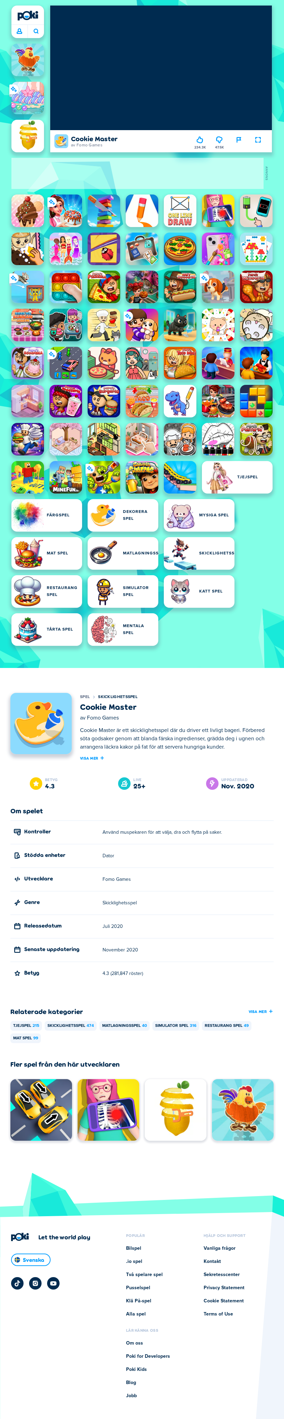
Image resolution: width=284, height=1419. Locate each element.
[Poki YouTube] (53, 1283)
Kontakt (212, 1261)
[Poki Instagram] (35, 1283)
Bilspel (133, 1248)
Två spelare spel (144, 1274)
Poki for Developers (148, 1356)
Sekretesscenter (222, 1274)
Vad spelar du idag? (36, 31)
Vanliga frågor (220, 1248)
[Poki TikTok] (17, 1283)
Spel (85, 697)
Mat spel (25, 1038)
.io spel (134, 1261)
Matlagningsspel (124, 1026)
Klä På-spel (138, 1301)
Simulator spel (175, 1026)
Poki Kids (136, 1369)
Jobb (131, 1395)
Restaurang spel (227, 1026)
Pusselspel (138, 1287)
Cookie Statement (224, 1301)
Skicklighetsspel (117, 697)
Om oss (134, 1343)
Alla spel (136, 1314)
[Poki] (27, 15)
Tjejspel (26, 1026)
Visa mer (89, 758)
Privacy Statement (224, 1287)
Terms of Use (218, 1314)
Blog (131, 1382)
